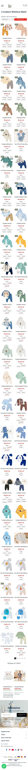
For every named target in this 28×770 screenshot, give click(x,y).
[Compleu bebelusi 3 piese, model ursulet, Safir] (7, 511)
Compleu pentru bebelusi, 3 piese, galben (21, 250)
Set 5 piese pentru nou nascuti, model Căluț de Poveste (21, 144)
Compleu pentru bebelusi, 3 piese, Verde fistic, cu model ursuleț (21, 118)
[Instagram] (21, 750)
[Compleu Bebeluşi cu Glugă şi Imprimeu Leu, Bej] (7, 377)
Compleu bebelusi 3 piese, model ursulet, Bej (7, 144)
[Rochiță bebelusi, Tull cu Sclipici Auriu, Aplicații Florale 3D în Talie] (8, 675)
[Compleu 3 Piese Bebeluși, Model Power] (7, 432)
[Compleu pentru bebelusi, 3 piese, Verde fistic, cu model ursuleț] (21, 109)
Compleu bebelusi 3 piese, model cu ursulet (21, 331)
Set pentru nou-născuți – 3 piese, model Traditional (7, 469)
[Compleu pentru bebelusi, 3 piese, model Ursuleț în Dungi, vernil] (21, 56)
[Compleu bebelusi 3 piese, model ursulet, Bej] (7, 135)
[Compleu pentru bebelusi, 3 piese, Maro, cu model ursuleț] (7, 109)
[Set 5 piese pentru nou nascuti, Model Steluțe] (7, 404)
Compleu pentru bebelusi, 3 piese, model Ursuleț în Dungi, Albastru (7, 65)
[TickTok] (18, 750)
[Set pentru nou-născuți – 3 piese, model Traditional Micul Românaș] (21, 460)
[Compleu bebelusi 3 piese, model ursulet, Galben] (21, 511)
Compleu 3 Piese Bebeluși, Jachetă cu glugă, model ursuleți (7, 331)
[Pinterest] (9, 750)
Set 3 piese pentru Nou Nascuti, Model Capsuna (21, 597)
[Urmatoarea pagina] (25, 658)
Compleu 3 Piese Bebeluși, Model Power (7, 441)
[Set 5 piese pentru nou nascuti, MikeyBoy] (21, 613)
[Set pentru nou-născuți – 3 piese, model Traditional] (7, 460)
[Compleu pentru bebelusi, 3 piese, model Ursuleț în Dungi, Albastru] (7, 56)
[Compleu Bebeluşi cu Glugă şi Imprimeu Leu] (21, 350)
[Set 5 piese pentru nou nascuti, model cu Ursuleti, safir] (21, 268)
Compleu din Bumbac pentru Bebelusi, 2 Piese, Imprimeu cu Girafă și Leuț (21, 646)
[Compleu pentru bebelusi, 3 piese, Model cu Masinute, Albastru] (21, 162)
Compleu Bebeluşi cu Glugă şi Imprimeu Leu (21, 359)
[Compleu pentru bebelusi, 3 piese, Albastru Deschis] (21, 215)
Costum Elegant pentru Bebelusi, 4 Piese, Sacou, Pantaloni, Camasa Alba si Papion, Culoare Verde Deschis (21, 386)
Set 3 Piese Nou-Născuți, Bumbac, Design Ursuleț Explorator (7, 573)
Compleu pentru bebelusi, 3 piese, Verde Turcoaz (7, 250)
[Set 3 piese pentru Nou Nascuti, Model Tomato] (7, 589)
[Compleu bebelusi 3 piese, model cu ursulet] (21, 323)
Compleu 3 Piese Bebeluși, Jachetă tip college (21, 305)
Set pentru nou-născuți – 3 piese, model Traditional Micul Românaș (21, 469)
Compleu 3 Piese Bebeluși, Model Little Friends (7, 305)
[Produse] (2, 6)
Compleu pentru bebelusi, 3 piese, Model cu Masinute (7, 197)
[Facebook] (6, 750)
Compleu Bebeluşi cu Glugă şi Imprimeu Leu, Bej (7, 386)
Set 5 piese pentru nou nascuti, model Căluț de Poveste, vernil (7, 170)
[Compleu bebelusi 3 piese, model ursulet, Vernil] (7, 350)
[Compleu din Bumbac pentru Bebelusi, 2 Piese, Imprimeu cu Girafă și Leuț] (21, 637)
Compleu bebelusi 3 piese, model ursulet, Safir (7, 520)
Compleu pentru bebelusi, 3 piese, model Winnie (7, 38)
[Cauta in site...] (24, 6)
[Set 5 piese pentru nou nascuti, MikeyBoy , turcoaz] (7, 613)
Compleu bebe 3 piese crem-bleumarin (7, 277)
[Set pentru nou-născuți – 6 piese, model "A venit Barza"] (7, 637)
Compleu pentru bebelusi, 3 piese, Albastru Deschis (21, 223)
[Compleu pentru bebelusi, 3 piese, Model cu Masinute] (7, 188)
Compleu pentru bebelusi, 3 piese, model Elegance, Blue (7, 223)
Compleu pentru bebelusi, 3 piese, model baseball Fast (7, 493)
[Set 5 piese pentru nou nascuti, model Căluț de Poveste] (21, 135)
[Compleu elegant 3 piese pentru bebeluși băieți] (21, 188)
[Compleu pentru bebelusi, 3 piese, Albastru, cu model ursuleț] (21, 82)
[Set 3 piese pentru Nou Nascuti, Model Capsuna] (21, 589)
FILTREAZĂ (21, 19)
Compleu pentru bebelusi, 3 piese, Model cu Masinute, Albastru (21, 170)
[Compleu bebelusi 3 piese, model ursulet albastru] (7, 538)
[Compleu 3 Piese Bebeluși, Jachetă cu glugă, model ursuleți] (7, 323)
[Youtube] (12, 750)
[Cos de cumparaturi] (26, 6)
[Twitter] (15, 750)
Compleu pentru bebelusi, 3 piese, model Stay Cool (21, 493)
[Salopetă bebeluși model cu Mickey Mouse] (19, 675)
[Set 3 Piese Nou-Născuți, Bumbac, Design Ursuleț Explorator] (7, 564)
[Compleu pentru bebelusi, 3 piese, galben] (21, 241)
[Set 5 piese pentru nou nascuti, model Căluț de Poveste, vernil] (7, 162)
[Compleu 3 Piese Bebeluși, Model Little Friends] (7, 296)
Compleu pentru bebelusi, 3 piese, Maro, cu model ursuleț (7, 118)
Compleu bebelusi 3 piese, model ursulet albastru (7, 547)
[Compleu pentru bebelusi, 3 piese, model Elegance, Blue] (7, 215)
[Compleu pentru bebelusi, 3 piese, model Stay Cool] (21, 484)
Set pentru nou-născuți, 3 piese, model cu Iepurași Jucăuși (21, 547)
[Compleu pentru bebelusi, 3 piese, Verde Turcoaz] (7, 241)
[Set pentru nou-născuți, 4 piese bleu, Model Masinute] (21, 432)
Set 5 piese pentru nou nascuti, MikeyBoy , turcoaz (7, 622)
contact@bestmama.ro (8, 746)
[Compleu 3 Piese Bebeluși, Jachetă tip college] (21, 296)
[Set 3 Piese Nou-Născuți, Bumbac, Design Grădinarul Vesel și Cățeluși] (21, 564)
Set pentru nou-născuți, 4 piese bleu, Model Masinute (21, 441)
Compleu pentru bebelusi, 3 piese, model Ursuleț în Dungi (7, 91)
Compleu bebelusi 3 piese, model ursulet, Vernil (7, 359)
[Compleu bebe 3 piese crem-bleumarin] (7, 268)
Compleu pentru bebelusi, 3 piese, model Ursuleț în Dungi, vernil (21, 65)
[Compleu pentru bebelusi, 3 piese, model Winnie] (7, 30)
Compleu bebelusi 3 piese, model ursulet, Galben (21, 520)
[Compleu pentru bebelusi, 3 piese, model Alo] (21, 30)
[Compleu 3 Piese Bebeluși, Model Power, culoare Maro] (21, 404)
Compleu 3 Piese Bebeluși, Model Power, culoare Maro (21, 413)
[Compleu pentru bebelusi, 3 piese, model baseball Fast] (7, 484)
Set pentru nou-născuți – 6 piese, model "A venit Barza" (7, 646)
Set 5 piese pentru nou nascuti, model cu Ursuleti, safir (21, 277)
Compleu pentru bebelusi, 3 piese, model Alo (21, 38)
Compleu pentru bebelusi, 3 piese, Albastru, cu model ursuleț (21, 91)
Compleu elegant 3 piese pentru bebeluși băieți (21, 197)
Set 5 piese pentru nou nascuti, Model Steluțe (7, 413)
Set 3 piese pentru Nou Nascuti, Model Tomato (7, 597)
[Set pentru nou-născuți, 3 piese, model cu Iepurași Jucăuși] (21, 538)
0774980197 (5, 744)
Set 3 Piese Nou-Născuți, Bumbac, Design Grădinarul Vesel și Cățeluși (21, 573)
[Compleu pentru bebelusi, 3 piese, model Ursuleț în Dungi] (7, 82)
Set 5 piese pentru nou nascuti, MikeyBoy (21, 622)
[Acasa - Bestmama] (10, 6)
